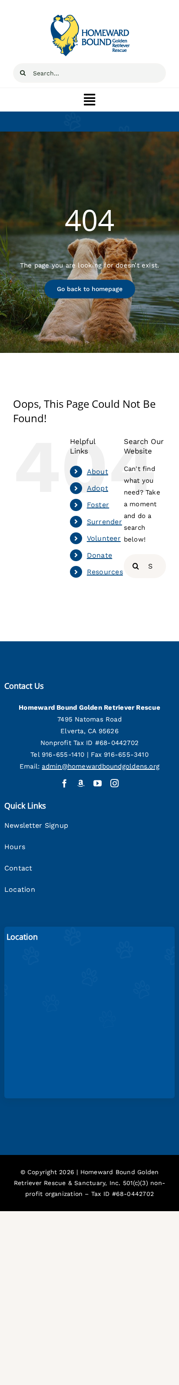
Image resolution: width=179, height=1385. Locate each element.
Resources (105, 572)
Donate (99, 555)
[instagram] (114, 783)
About (97, 471)
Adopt (97, 488)
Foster (98, 505)
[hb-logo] (89, 16)
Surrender (104, 522)
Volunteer (104, 538)
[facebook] (64, 783)
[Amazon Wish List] (81, 783)
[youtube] (97, 783)
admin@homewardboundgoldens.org (100, 766)
